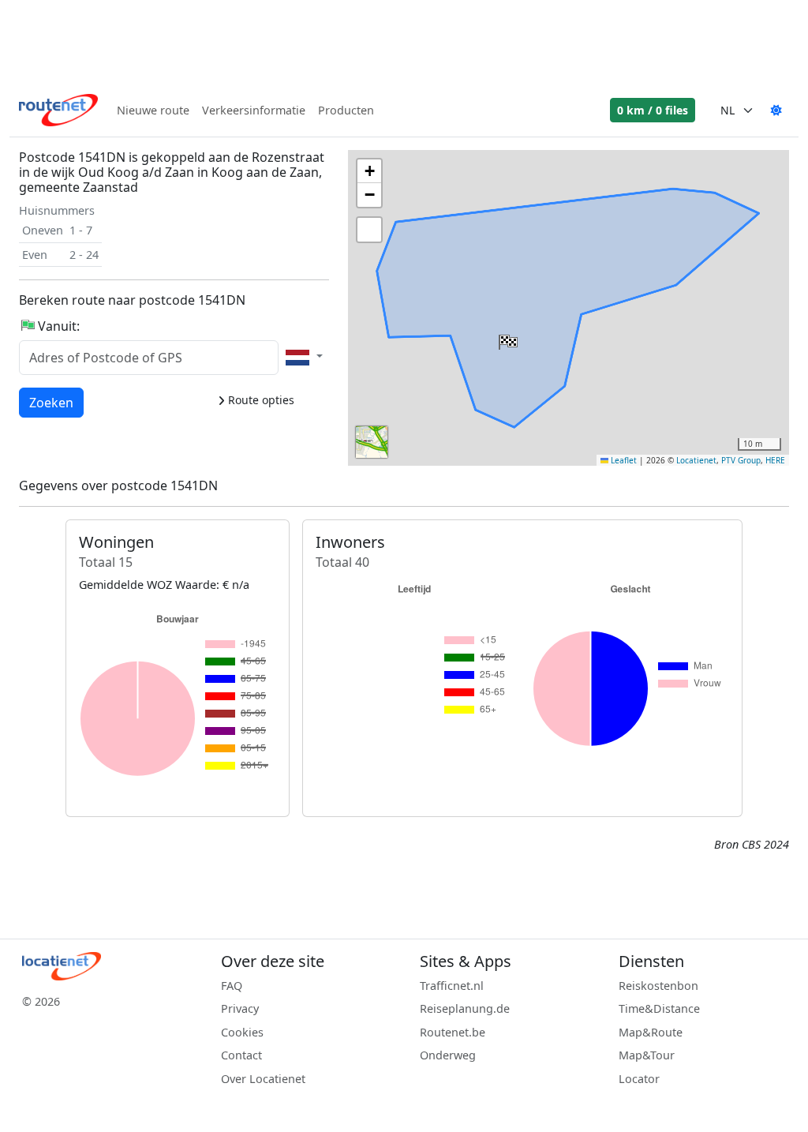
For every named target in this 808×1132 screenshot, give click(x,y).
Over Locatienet (263, 1078)
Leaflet (622, 460)
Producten (346, 110)
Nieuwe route (153, 110)
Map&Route (651, 1032)
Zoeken (51, 402)
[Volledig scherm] (369, 230)
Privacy (240, 1008)
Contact (241, 1055)
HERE (775, 460)
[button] (507, 339)
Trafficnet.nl (452, 985)
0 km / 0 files (652, 110)
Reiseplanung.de (465, 1008)
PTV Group (741, 460)
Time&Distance (659, 1008)
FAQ (231, 985)
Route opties (259, 399)
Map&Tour (647, 1055)
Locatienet (696, 460)
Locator (639, 1078)
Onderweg (448, 1055)
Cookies (242, 1032)
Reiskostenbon (658, 985)
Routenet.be (452, 1032)
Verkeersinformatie (253, 110)
